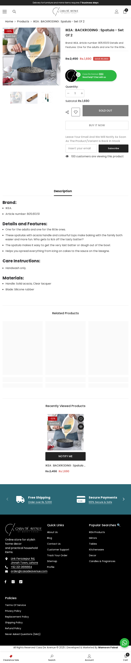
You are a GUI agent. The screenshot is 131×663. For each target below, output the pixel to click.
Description (63, 191)
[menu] (5, 12)
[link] (75, 112)
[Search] (14, 12)
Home (9, 21)
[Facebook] (5, 581)
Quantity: (72, 87)
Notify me (65, 456)
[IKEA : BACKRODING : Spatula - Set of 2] (65, 432)
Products (23, 21)
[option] (65, 2)
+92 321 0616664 (21, 567)
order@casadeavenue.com (29, 571)
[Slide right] (123, 499)
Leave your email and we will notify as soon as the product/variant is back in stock (96, 139)
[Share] (68, 112)
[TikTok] (20, 581)
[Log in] (117, 11)
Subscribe (113, 148)
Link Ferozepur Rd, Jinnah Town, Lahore (24, 561)
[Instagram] (13, 581)
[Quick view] (81, 427)
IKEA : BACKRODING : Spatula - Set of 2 (65, 466)
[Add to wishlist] (81, 419)
